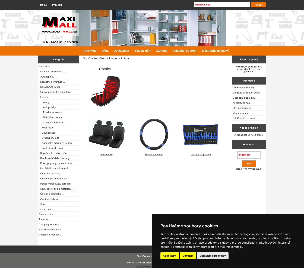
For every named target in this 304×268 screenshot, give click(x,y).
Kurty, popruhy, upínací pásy (55, 163)
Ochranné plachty (49, 173)
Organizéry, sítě (49, 137)
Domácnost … (47, 209)
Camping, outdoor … (50, 224)
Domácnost (121, 50)
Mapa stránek (240, 113)
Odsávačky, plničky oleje (53, 178)
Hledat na (249, 144)
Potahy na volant (50, 112)
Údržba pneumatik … (51, 193)
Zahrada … (45, 219)
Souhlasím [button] (169, 255)
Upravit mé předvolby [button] (213, 255)
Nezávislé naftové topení (53, 168)
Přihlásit (57, 4)
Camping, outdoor (184, 50)
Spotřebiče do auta (51, 148)
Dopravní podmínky (243, 87)
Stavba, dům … (47, 214)
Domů (43, 4)
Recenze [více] (249, 59)
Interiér (113, 58)
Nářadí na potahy (50, 117)
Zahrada (161, 50)
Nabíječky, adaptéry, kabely (55, 142)
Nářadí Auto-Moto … (51, 86)
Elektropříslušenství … (51, 229)
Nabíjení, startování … (52, 71)
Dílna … (43, 204)
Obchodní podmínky (244, 97)
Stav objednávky (242, 107)
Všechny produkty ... (50, 234)
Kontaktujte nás (241, 102)
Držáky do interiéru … (52, 122)
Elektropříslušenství (215, 50)
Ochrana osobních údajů (246, 92)
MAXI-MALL (147, 262)
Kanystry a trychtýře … (52, 81)
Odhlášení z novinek (244, 118)
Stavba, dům (142, 50)
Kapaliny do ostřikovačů (53, 153)
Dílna (105, 50)
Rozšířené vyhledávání (249, 168)
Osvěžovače (47, 132)
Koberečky (46, 127)
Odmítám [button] (188, 255)
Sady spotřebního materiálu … (56, 188)
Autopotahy (47, 107)
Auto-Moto (99, 58)
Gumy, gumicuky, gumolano (55, 92)
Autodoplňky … (48, 76)
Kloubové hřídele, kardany (54, 158)
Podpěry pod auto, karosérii (55, 183)
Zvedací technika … (50, 199)
